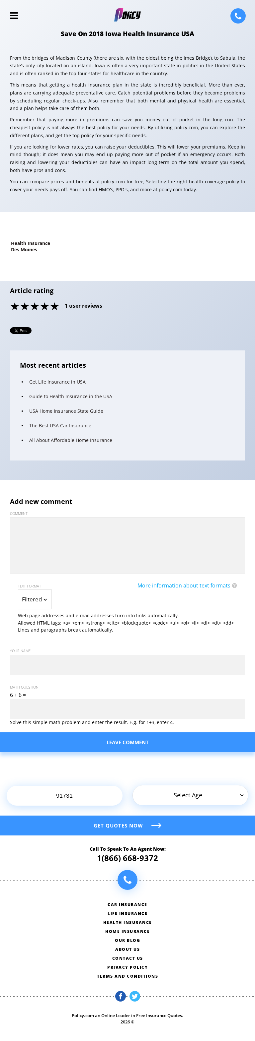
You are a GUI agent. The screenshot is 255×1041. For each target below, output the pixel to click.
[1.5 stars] (20, 307)
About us (127, 949)
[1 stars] (15, 307)
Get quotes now (118, 825)
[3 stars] (35, 307)
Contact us (127, 958)
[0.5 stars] (10, 307)
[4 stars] (45, 307)
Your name (20, 650)
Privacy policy (127, 967)
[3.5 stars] (40, 307)
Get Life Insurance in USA (57, 382)
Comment (19, 513)
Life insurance (127, 913)
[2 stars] (25, 307)
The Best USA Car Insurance (60, 425)
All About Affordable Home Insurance (70, 440)
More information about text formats (183, 585)
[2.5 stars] (30, 307)
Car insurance (127, 904)
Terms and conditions (127, 976)
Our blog (127, 940)
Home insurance (127, 931)
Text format (29, 585)
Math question (24, 687)
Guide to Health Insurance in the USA (70, 396)
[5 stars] (55, 307)
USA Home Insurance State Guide (66, 411)
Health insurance (127, 922)
